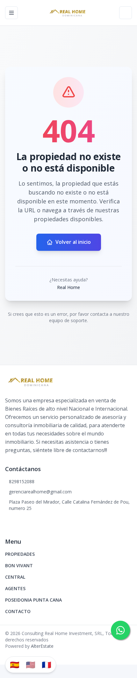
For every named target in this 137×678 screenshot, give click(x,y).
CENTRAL (15, 577)
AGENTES (15, 588)
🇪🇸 (14, 664)
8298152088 (21, 481)
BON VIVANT (19, 565)
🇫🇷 (46, 664)
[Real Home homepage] (68, 13)
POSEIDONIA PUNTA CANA (33, 600)
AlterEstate (42, 646)
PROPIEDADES (20, 554)
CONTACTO (18, 611)
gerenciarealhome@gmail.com (40, 492)
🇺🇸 (30, 664)
